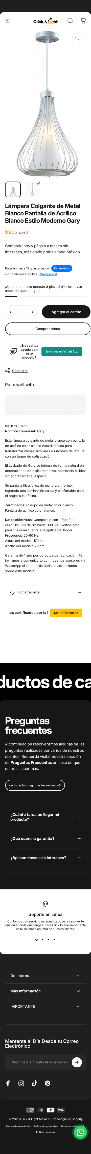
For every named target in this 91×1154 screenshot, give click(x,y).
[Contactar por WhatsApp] (80, 1132)
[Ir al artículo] (13, 189)
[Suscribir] (77, 1062)
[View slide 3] (49, 940)
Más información (66, 613)
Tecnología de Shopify (67, 1119)
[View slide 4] (55, 940)
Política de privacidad (46, 1126)
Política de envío (45, 1132)
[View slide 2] (42, 940)
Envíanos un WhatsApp (62, 351)
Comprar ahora (47, 329)
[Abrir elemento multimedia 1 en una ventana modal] (77, 38)
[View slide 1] (36, 940)
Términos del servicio (73, 1126)
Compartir (20, 371)
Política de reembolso (18, 1126)
